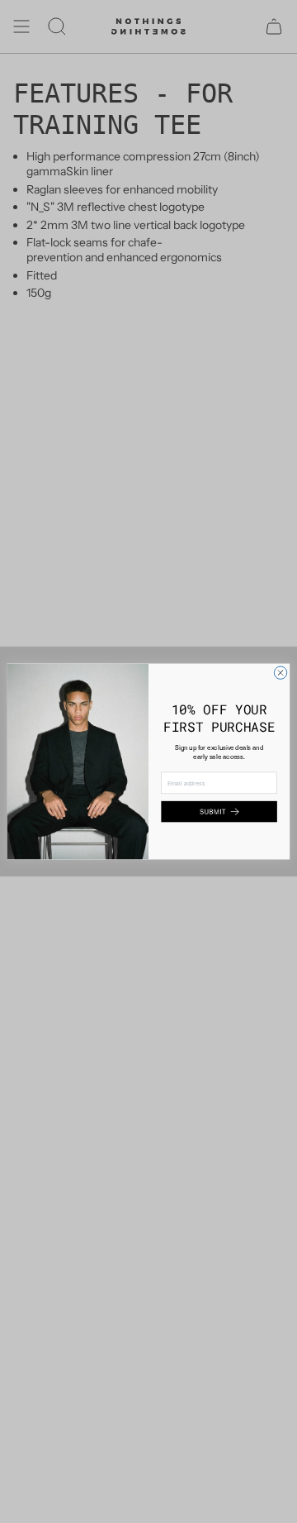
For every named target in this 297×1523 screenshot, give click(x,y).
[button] (218, 812)
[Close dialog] (280, 672)
